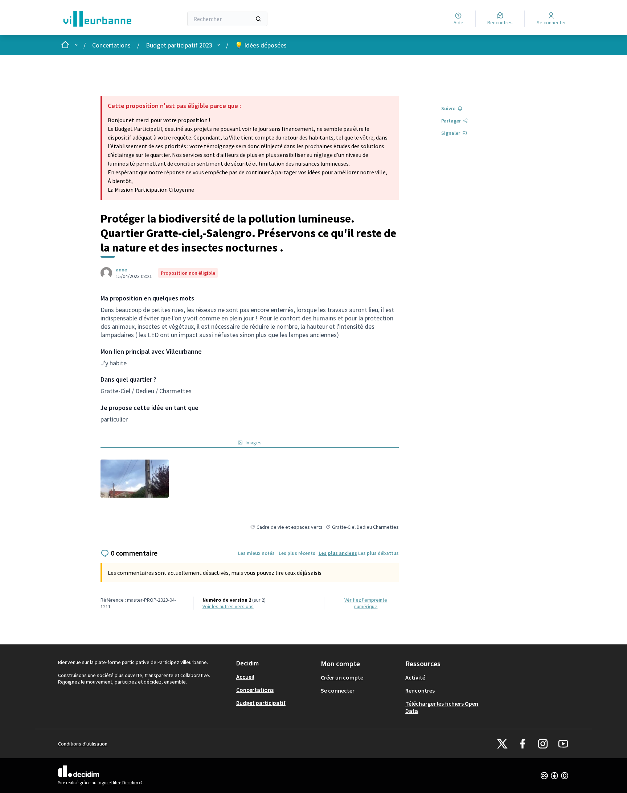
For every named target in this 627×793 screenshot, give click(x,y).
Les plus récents (297, 553)
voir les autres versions (228, 606)
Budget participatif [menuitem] (261, 702)
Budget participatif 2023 (179, 45)
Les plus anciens (338, 553)
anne (121, 269)
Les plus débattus (378, 553)
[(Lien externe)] (134, 479)
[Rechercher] (258, 19)
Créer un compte (342, 677)
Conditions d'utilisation (82, 743)
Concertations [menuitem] (255, 689)
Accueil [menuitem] (245, 676)
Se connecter (338, 690)
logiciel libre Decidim (120, 783)
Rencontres (420, 690)
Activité (415, 677)
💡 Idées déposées (261, 45)
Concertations (111, 45)
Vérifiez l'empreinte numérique (365, 603)
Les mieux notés (256, 553)
